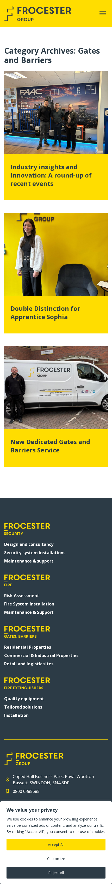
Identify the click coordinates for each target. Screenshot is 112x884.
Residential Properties (27, 647)
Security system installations (34, 552)
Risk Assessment (21, 595)
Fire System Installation (29, 604)
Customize (56, 858)
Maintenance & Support (29, 612)
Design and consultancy (28, 544)
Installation (16, 715)
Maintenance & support (28, 561)
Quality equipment (24, 699)
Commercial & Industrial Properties (41, 655)
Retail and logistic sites (28, 664)
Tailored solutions (23, 707)
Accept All (56, 844)
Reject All (56, 872)
